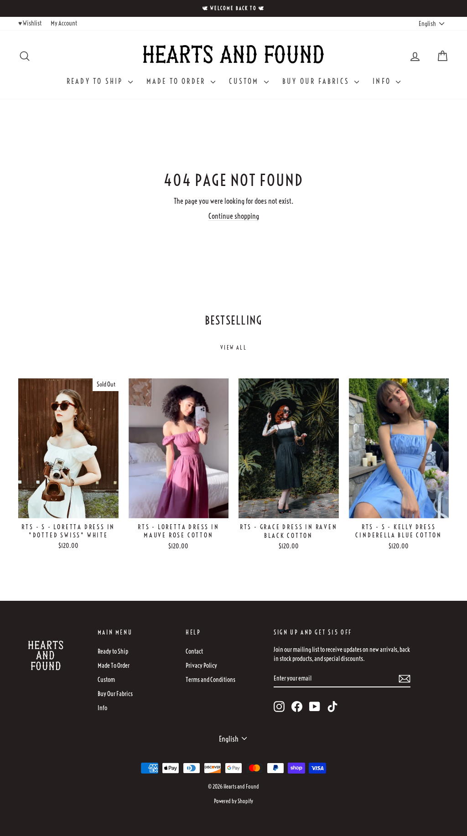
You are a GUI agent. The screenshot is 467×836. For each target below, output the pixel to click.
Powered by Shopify (233, 801)
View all (233, 347)
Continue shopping (233, 216)
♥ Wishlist (30, 23)
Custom (245, 81)
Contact (194, 651)
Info (383, 81)
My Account (64, 23)
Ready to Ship (96, 81)
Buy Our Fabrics (317, 81)
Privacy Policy (201, 665)
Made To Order (177, 81)
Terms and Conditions (210, 680)
